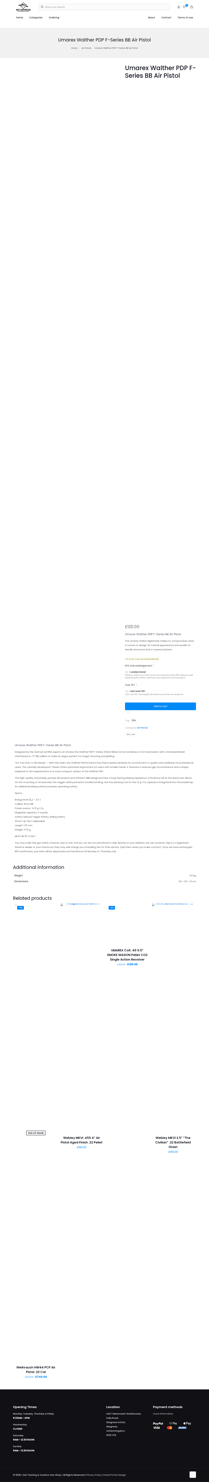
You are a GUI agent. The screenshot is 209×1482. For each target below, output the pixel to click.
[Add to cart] (98, 908)
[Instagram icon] (185, 1474)
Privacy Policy (93, 1474)
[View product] (52, 908)
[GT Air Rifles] (23, 7)
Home (74, 48)
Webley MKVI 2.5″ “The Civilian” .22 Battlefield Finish (173, 1142)
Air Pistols (86, 48)
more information (163, 1413)
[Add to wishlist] (52, 914)
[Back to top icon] (193, 1474)
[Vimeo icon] (182, 1474)
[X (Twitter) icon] (179, 1474)
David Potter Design (114, 1474)
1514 (134, 720)
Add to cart (160, 706)
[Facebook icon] (176, 1474)
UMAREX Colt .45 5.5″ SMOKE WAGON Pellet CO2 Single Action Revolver (127, 955)
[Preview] (52, 921)
